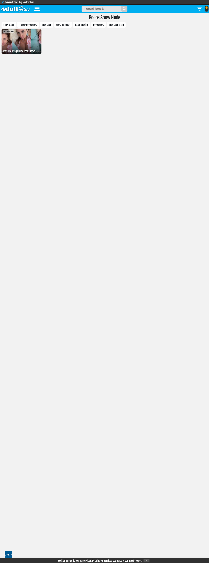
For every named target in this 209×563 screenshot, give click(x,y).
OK (146, 560)
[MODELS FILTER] (200, 9)
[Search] (124, 9)
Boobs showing (81, 24)
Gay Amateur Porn (26, 2)
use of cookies (135, 560)
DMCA (8, 554)
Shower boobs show (28, 24)
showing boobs (63, 24)
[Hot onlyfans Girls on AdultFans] (15, 9)
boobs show (98, 24)
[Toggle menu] (37, 9)
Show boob (46, 24)
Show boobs (9, 24)
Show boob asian (116, 24)
